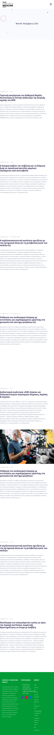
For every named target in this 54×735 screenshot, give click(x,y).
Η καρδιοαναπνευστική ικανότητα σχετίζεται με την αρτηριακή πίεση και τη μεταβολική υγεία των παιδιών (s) (23, 243)
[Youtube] (26, 697)
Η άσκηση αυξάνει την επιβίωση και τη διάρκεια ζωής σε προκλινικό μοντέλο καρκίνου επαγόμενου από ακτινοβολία (22, 168)
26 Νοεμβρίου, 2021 (4, 162)
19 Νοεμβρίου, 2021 (4, 467)
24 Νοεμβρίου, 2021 (4, 236)
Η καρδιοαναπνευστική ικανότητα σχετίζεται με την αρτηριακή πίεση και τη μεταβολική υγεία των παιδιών (23, 548)
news (11, 91)
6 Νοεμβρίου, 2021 (4, 619)
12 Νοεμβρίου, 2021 (4, 542)
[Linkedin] (30, 697)
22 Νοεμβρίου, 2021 (4, 388)
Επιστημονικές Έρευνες (15, 236)
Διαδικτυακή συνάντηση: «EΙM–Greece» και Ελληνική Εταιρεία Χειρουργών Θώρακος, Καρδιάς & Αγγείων (24, 394)
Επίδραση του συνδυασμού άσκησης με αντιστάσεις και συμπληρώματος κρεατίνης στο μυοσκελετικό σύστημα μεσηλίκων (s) (22, 320)
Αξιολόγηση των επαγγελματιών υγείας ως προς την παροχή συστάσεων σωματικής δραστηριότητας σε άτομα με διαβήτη (23, 625)
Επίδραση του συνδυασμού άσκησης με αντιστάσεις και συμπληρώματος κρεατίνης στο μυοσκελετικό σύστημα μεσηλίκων (22, 473)
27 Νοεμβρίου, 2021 (4, 91)
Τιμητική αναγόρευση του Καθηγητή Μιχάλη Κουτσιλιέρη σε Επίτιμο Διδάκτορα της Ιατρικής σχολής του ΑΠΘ (22, 98)
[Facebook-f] (22, 697)
